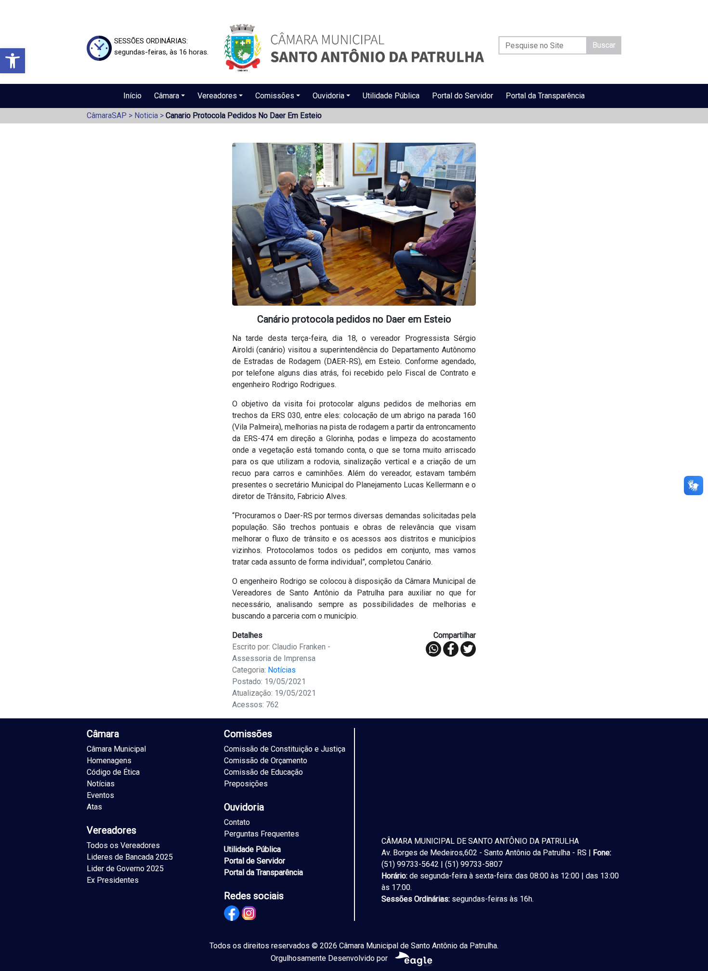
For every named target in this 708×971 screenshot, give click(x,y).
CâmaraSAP (107, 115)
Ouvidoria (328, 95)
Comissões (274, 95)
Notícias (282, 669)
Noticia (146, 115)
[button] (12, 60)
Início (132, 95)
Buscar (604, 45)
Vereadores (217, 95)
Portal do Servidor (462, 95)
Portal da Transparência (545, 95)
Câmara (166, 95)
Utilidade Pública (391, 95)
